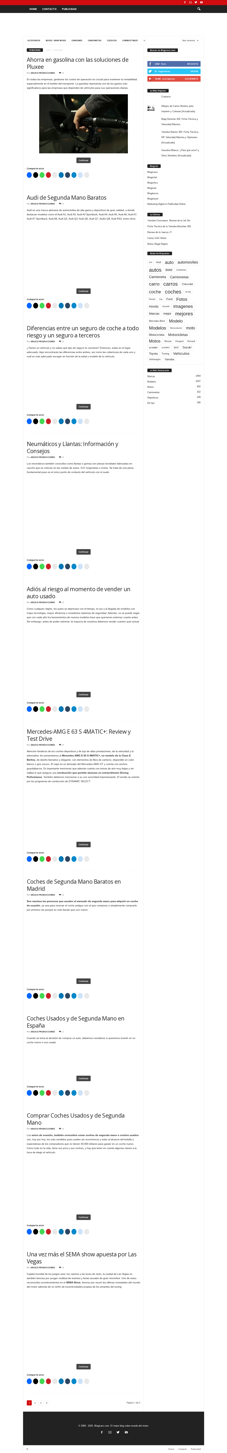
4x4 (150, 262)
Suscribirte (191, 78)
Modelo (176, 321)
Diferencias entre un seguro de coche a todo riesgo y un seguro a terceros (83, 331)
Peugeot (179, 341)
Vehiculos (181, 353)
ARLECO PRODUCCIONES (43, 73)
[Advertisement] (113, 24)
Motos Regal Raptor (157, 244)
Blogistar (151, 188)
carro (154, 284)
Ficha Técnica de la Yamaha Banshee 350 (169, 226)
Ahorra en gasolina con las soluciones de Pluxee (77, 63)
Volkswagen (155, 359)
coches (173, 292)
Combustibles (130, 40)
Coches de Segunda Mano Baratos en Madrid (74, 885)
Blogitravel (152, 198)
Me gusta (192, 63)
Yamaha (169, 359)
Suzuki (187, 347)
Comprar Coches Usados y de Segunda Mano (76, 1119)
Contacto (49, 9)
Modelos (157, 327)
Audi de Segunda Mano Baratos (66, 197)
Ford (169, 299)
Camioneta (157, 277)
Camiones (76, 40)
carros (170, 284)
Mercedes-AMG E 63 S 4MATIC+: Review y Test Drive (79, 735)
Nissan (167, 341)
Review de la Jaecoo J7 (159, 232)
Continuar (83, 160)
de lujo (188, 292)
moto (190, 328)
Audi (158, 262)
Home (33, 9)
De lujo (150, 403)
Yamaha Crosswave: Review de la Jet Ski (168, 220)
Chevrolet (187, 284)
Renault (191, 341)
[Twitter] (196, 2)
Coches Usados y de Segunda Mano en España (75, 1021)
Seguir (194, 71)
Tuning (165, 353)
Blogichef (152, 177)
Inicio (48, 50)
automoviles (188, 262)
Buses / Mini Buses (56, 40)
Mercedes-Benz (157, 321)
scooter (153, 347)
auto (169, 262)
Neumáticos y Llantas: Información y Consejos (72, 447)
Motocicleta (156, 334)
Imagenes (183, 306)
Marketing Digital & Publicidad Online (166, 204)
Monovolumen (176, 328)
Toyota (153, 353)
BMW (168, 270)
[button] (199, 9)
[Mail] (190, 2)
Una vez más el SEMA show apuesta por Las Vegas (81, 1257)
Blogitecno (152, 193)
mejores (184, 313)
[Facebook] (185, 2)
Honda (153, 306)
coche (155, 291)
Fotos (181, 299)
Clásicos (112, 40)
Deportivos (152, 397)
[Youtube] (201, 2)
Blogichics (152, 182)
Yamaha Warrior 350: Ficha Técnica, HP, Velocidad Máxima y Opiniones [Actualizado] (180, 137)
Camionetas (94, 40)
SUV (176, 347)
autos (155, 270)
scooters (166, 347)
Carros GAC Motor (156, 238)
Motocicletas (178, 335)
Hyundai (165, 306)
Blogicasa (152, 172)
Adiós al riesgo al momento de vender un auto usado (79, 592)
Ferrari (152, 299)
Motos (154, 341)
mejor (167, 313)
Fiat (160, 299)
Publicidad (69, 9)
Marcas (154, 313)
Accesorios (33, 40)
